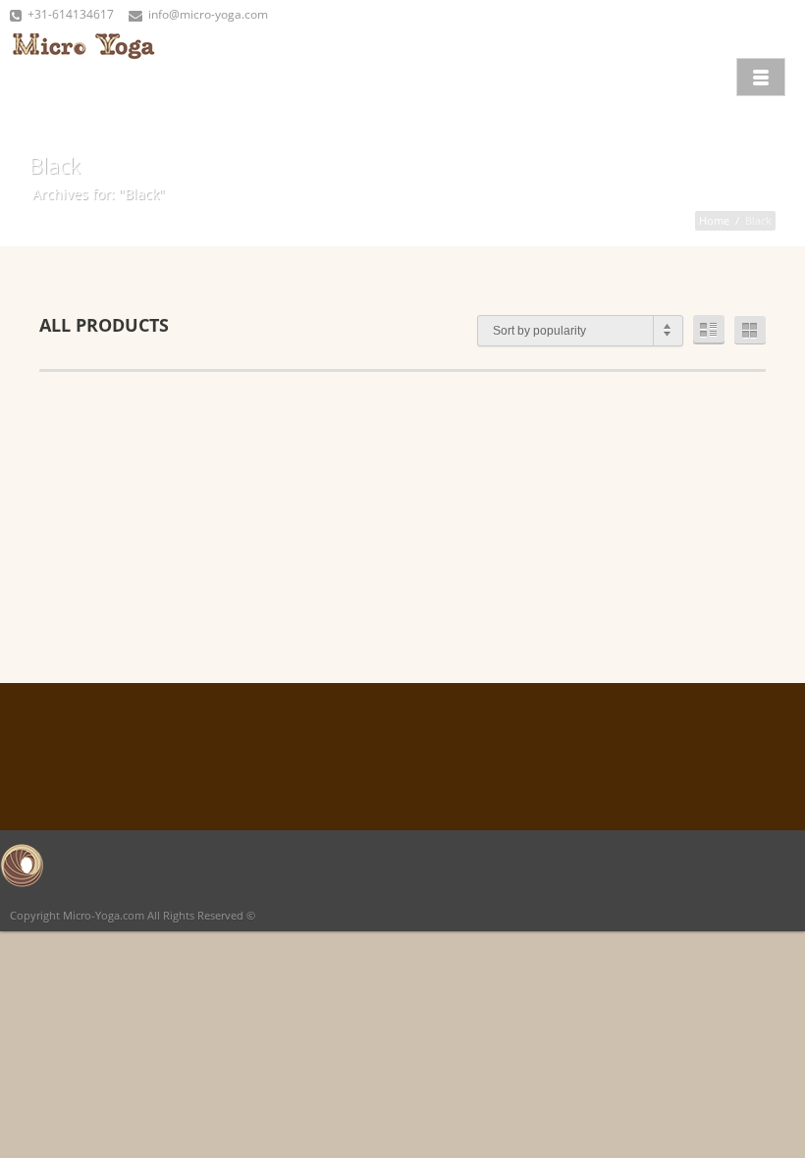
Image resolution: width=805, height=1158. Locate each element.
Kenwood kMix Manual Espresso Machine (394, 508)
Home (714, 220)
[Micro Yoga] (83, 74)
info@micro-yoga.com (208, 14)
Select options (175, 563)
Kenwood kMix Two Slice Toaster (627, 508)
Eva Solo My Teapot (162, 501)
